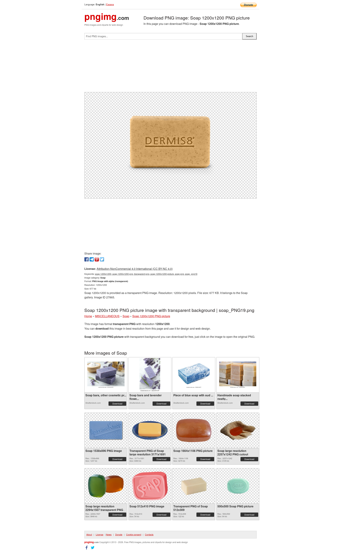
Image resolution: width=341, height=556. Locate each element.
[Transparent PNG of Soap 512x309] (194, 486)
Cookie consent (133, 534)
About (89, 534)
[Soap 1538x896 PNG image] (106, 430)
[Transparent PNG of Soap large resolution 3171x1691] (150, 430)
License (99, 534)
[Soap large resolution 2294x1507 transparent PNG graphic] (106, 485)
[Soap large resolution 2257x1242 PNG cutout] (238, 430)
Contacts (149, 534)
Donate (118, 534)
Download (117, 403)
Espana (110, 4)
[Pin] (97, 259)
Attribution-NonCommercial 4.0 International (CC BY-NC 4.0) (135, 269)
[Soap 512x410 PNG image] (150, 486)
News (109, 534)
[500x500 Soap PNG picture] (238, 486)
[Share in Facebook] (86, 259)
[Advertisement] (170, 67)
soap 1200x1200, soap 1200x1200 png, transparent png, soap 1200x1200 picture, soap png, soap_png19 (146, 273)
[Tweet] (102, 259)
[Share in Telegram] (92, 259)
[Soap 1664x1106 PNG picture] (194, 430)
